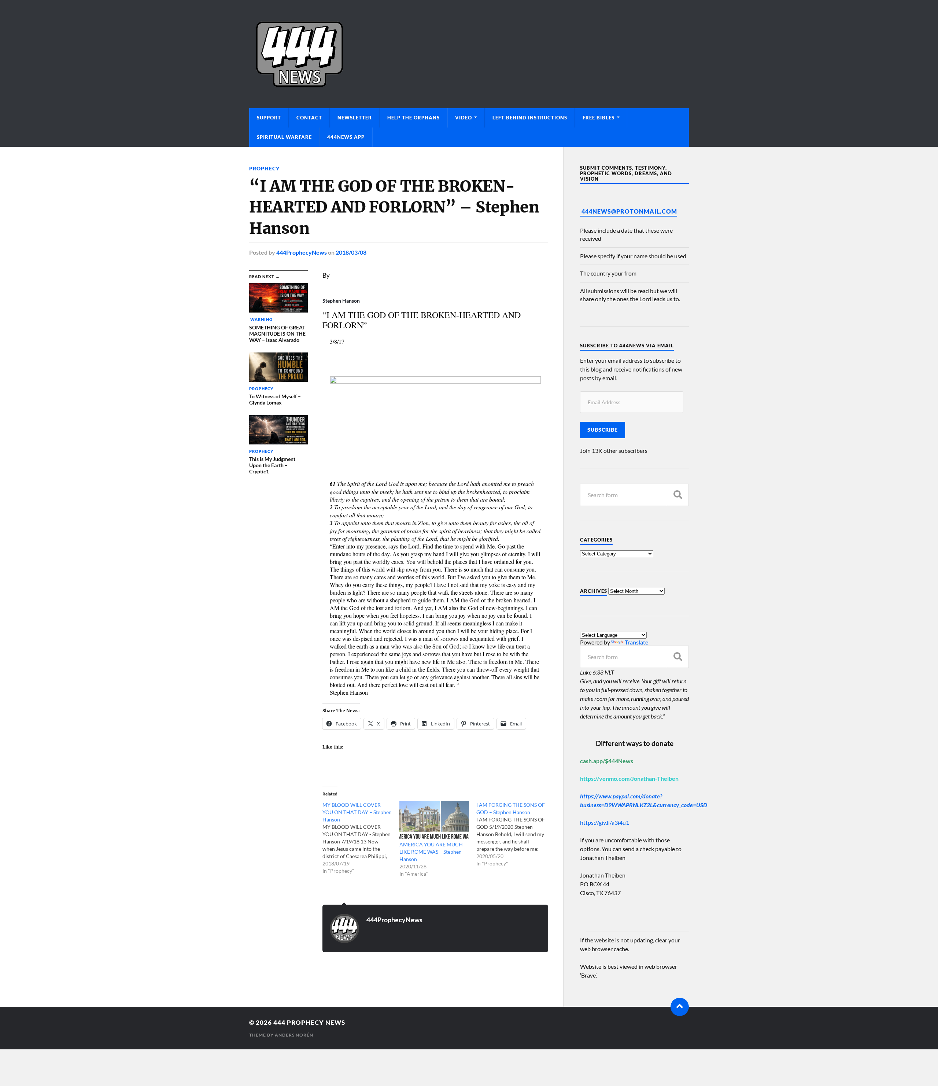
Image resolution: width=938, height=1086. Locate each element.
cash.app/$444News (606, 760)
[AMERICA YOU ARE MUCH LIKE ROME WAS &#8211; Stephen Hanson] (434, 821)
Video (463, 118)
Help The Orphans (413, 118)
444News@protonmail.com (629, 211)
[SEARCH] (678, 495)
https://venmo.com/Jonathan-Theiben (629, 778)
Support (269, 118)
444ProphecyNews (301, 252)
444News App (346, 137)
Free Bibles (598, 118)
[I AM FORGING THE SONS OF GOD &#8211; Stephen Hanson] (514, 834)
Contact (309, 118)
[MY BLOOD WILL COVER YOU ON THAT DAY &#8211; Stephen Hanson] (360, 838)
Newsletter (354, 118)
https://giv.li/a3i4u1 (604, 822)
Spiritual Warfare (284, 137)
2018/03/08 (351, 252)
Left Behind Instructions (529, 118)
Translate (636, 642)
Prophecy (264, 168)
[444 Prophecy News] (469, 54)
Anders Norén (294, 1035)
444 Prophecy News (309, 1022)
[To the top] (680, 1007)
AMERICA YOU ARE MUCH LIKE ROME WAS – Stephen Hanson (431, 851)
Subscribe (602, 430)
